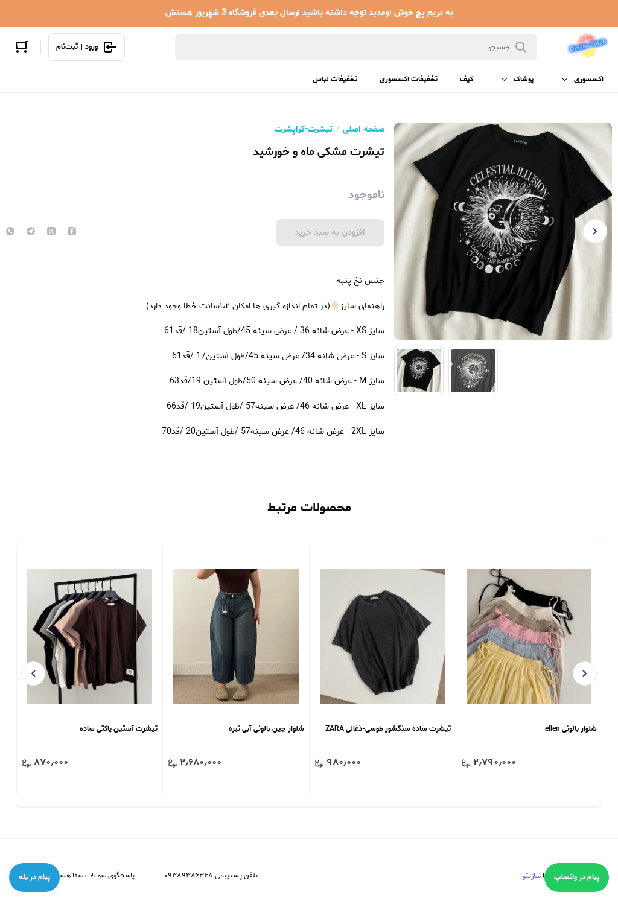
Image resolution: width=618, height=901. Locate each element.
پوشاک (524, 79)
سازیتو (532, 876)
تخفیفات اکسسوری (409, 79)
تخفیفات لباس (335, 79)
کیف (466, 79)
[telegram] (31, 232)
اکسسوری (589, 79)
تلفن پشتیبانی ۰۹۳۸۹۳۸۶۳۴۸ (211, 875)
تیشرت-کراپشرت (304, 130)
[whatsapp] (10, 232)
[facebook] (72, 232)
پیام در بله (34, 877)
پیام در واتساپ (576, 877)
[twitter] (51, 232)
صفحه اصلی (363, 130)
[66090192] (587, 47)
